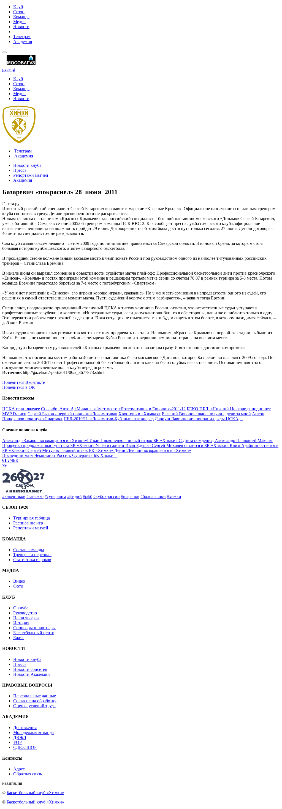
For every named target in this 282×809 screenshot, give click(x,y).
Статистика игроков (32, 559)
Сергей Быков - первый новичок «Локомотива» (72, 413)
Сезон (19, 11)
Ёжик (18, 637)
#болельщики (153, 496)
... (241, 418)
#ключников (13, 496)
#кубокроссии (106, 496)
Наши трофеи (26, 617)
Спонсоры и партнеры (34, 627)
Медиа (19, 21)
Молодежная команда (33, 732)
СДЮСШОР (25, 747)
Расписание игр (28, 523)
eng (12, 69)
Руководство (25, 612)
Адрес (19, 769)
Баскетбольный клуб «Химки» (35, 792)
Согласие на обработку (34, 700)
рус (5, 69)
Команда (21, 16)
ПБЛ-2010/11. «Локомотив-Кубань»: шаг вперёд (109, 418)
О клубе (20, 608)
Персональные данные (34, 695)
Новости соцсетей (30, 669)
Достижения (25, 727)
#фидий (74, 496)
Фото (18, 586)
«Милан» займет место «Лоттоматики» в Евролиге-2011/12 (130, 408)
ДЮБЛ (19, 737)
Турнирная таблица (31, 518)
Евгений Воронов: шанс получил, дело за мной (206, 413)
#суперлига (55, 496)
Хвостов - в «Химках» (139, 413)
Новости (21, 26)
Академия (22, 41)
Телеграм (22, 36)
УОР (17, 742)
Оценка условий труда (34, 705)
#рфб (87, 496)
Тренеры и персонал (32, 554)
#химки (174, 496)
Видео (19, 581)
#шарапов (130, 496)
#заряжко (35, 496)
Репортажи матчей (30, 175)
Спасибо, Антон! (57, 408)
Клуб (18, 6)
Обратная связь (27, 774)
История (21, 622)
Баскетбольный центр (33, 632)
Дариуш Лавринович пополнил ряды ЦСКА (196, 418)
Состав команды (28, 549)
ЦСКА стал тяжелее (21, 408)
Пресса (19, 170)
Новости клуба (27, 165)
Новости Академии (31, 674)
